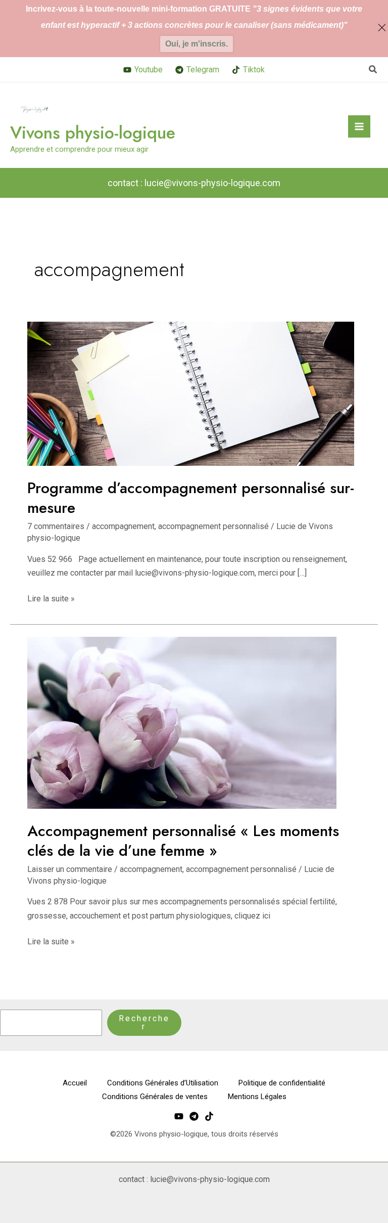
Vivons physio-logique (92, 132)
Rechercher (144, 1022)
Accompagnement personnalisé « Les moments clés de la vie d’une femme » (183, 840)
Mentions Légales (257, 1096)
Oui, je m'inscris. (196, 43)
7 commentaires (55, 526)
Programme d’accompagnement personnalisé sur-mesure (190, 497)
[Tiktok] (209, 1116)
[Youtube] (178, 1116)
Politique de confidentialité (281, 1082)
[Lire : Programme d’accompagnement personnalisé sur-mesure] (190, 393)
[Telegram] (194, 1116)
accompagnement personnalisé (213, 526)
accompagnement (123, 526)
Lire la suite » (51, 597)
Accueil (75, 1082)
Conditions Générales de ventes (155, 1096)
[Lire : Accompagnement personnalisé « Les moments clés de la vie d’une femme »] (181, 722)
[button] (373, 69)
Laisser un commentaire (69, 869)
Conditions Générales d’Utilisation (162, 1082)
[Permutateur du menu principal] (359, 126)
